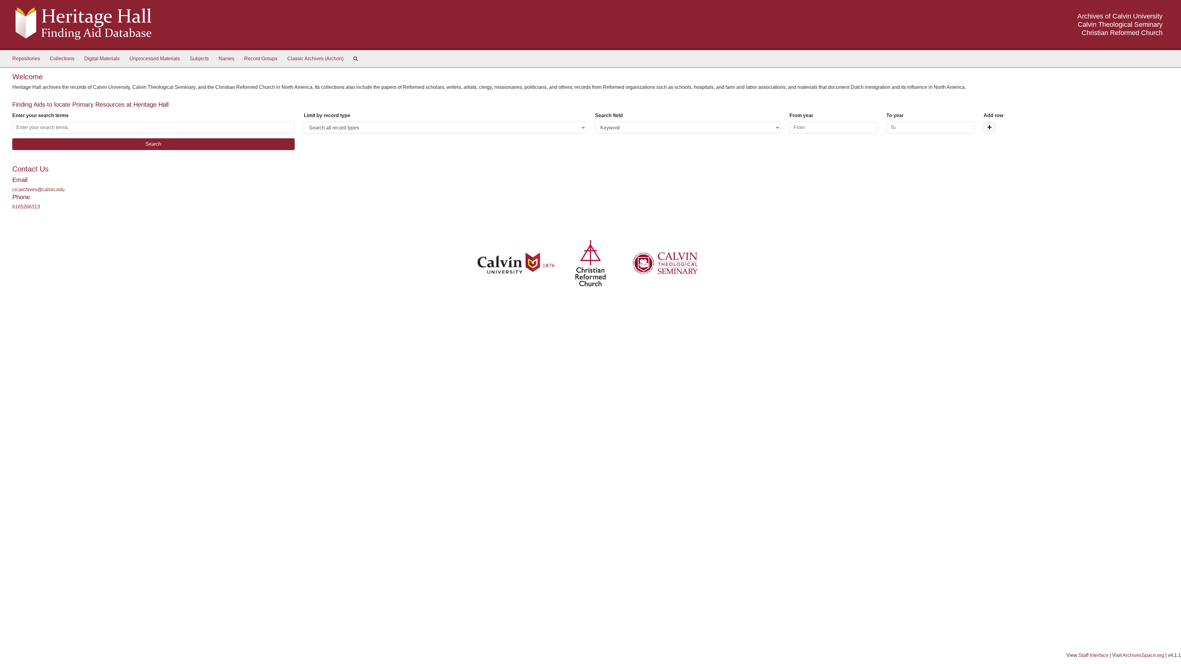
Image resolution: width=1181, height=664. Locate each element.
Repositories (26, 58)
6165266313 (26, 206)
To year (895, 115)
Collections (62, 58)
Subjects (199, 58)
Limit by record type (327, 115)
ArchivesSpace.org (1143, 655)
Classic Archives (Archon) (315, 58)
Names (226, 58)
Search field (609, 115)
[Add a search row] (990, 127)
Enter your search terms (40, 115)
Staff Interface (1093, 655)
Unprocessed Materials (154, 58)
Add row (993, 115)
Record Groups (260, 58)
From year (801, 115)
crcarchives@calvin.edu (38, 189)
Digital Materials (102, 58)
